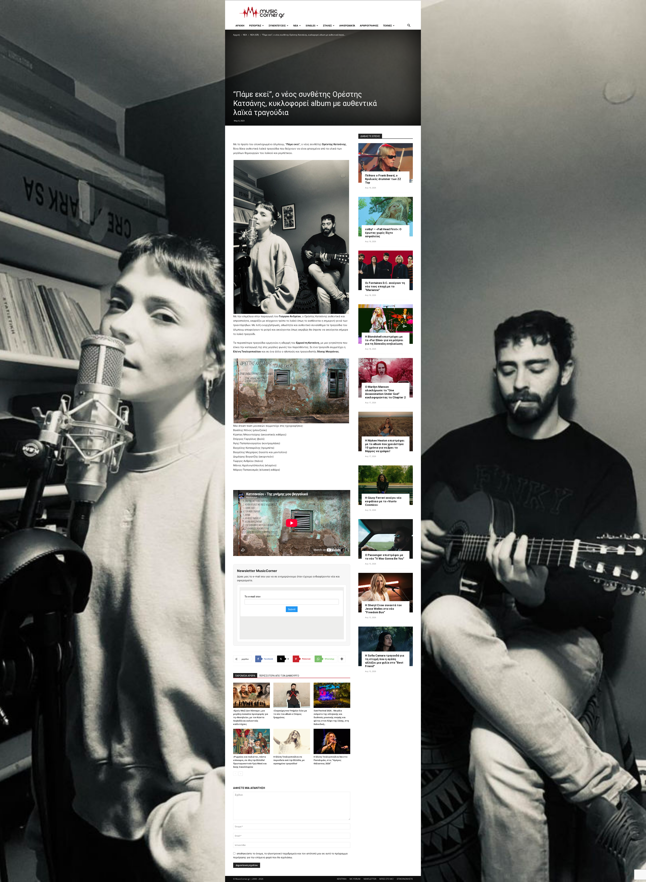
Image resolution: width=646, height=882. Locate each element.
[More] (342, 659)
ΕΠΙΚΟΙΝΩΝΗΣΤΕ (405, 878)
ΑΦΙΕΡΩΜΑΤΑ (347, 25)
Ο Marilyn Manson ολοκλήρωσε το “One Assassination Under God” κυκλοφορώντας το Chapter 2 (385, 392)
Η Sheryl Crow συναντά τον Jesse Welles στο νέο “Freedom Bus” (383, 608)
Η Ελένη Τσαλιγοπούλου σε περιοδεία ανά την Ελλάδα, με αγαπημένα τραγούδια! (289, 760)
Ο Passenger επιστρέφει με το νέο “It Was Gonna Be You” (384, 556)
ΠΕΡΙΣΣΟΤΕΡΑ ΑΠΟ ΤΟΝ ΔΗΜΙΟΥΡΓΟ (279, 675)
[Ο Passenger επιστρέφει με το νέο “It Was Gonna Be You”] (385, 539)
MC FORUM (355, 878)
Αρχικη (240, 25)
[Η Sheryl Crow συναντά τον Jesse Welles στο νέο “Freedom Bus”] (385, 592)
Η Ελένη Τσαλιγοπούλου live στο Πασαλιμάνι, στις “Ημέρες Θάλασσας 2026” (330, 760)
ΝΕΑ (295, 25)
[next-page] (241, 774)
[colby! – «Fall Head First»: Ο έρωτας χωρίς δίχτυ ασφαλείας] (385, 216)
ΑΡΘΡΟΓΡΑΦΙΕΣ (369, 25)
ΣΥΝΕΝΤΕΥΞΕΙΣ (277, 25)
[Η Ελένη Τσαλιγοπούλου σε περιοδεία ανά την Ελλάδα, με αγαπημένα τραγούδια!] (291, 741)
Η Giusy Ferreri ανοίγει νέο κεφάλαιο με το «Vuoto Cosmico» (383, 501)
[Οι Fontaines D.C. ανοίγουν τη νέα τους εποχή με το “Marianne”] (385, 270)
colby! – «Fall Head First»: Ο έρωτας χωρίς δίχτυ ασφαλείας (383, 232)
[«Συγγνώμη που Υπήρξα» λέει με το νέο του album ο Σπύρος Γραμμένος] (291, 695)
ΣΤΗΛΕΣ (327, 25)
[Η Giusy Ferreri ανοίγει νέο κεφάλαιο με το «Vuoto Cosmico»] (385, 485)
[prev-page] (235, 774)
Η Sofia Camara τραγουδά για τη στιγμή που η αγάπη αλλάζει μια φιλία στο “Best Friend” (384, 661)
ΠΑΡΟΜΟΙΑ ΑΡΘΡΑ (245, 675)
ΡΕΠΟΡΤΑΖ (255, 25)
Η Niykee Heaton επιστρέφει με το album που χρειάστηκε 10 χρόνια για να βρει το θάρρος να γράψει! (384, 446)
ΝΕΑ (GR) (254, 34)
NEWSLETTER (370, 878)
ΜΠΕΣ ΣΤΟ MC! (386, 878)
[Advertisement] (351, 12)
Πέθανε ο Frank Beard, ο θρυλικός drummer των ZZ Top (383, 179)
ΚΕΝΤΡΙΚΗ (341, 878)
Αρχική (236, 34)
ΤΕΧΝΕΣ (387, 25)
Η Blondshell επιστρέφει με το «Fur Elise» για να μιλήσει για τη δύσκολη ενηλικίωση (384, 340)
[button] (409, 25)
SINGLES (310, 25)
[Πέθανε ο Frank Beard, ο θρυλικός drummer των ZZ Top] (385, 163)
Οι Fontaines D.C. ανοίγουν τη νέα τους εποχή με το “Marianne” (385, 286)
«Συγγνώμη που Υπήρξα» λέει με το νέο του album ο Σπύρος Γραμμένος (290, 714)
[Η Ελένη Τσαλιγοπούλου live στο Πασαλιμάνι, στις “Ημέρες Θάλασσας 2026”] (332, 741)
